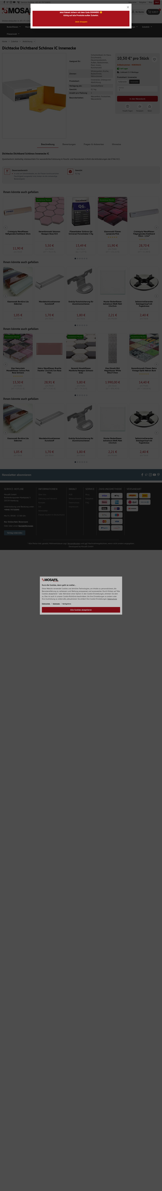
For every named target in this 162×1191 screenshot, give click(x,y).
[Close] (127, 7)
